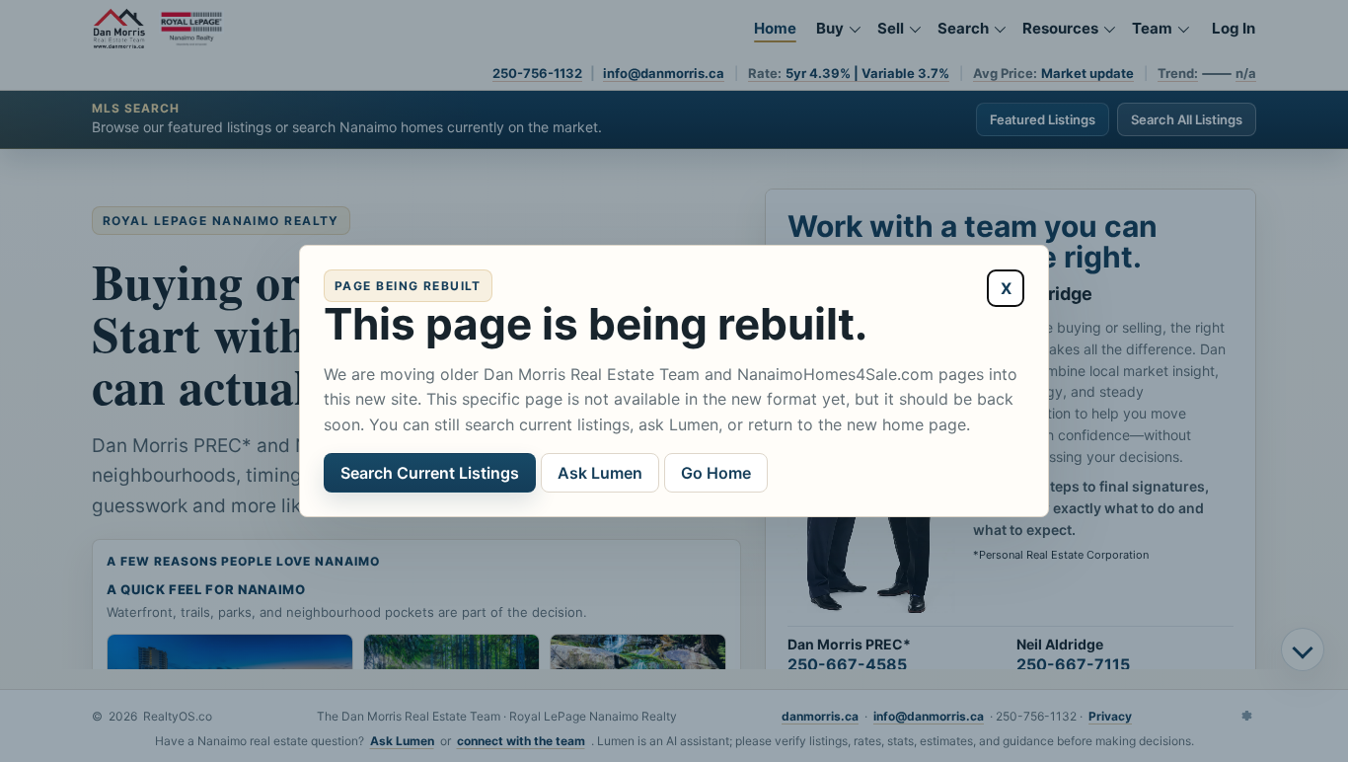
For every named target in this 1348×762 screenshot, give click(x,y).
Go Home (716, 473)
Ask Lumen (600, 473)
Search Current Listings (429, 473)
